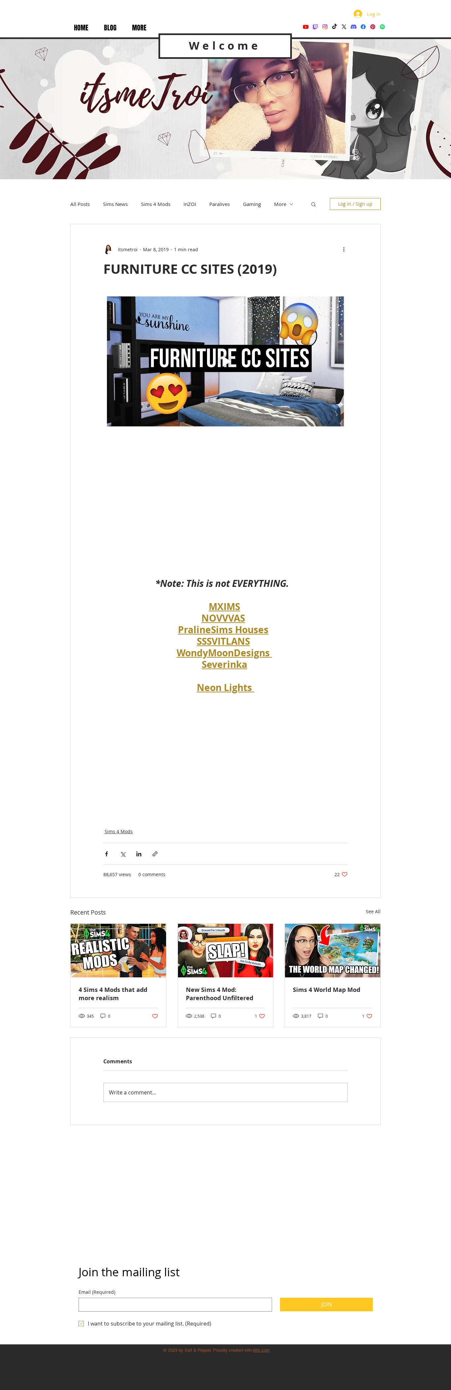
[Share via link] (155, 854)
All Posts (80, 204)
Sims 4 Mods (155, 204)
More (280, 204)
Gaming (252, 204)
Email (97, 1292)
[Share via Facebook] (106, 854)
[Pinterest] (372, 26)
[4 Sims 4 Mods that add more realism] (118, 950)
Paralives (219, 204)
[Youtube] (305, 26)
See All (373, 911)
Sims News (115, 204)
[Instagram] (325, 26)
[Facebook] (363, 26)
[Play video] (225, 361)
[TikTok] (334, 26)
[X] (344, 26)
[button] (139, 27)
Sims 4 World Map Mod (326, 990)
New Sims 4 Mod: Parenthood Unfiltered (219, 994)
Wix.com (261, 1350)
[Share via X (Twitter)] (123, 854)
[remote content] (225, 495)
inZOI (190, 204)
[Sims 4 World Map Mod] (332, 950)
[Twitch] (315, 26)
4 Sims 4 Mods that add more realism (113, 994)
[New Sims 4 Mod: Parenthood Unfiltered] (225, 950)
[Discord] (353, 26)
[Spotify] (382, 26)
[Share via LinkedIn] (139, 854)
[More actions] (344, 249)
